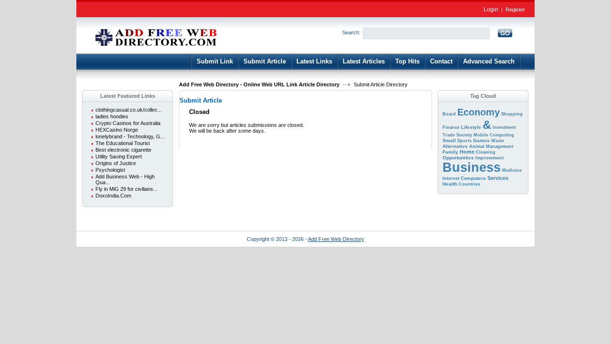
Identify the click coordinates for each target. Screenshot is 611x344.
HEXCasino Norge (116, 130)
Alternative (455, 146)
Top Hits (407, 61)
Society (464, 135)
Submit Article (264, 61)
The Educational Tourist (122, 143)
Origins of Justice (115, 163)
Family (450, 152)
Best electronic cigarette (123, 150)
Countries (469, 184)
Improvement (489, 158)
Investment (504, 127)
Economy (478, 112)
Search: (351, 32)
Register (515, 9)
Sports (464, 140)
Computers (473, 178)
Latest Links (314, 61)
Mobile (481, 135)
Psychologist (110, 170)
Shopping (512, 114)
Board (449, 114)
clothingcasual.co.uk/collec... (128, 110)
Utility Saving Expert (118, 156)
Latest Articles (364, 61)
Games (481, 140)
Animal (477, 146)
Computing (502, 135)
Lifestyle (471, 127)
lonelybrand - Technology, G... (130, 136)
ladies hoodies (111, 116)
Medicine (512, 170)
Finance (451, 127)
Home (467, 152)
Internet (450, 178)
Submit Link (215, 61)
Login (491, 9)
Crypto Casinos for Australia (127, 123)
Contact (441, 61)
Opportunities (458, 157)
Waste (497, 140)
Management (499, 146)
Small (449, 140)
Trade (448, 135)
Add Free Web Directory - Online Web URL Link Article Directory (259, 84)
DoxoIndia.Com (113, 195)
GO (505, 33)
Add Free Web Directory (336, 239)
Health (449, 184)
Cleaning (485, 152)
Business (471, 167)
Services (497, 178)
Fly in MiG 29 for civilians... (126, 189)
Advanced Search (489, 61)
